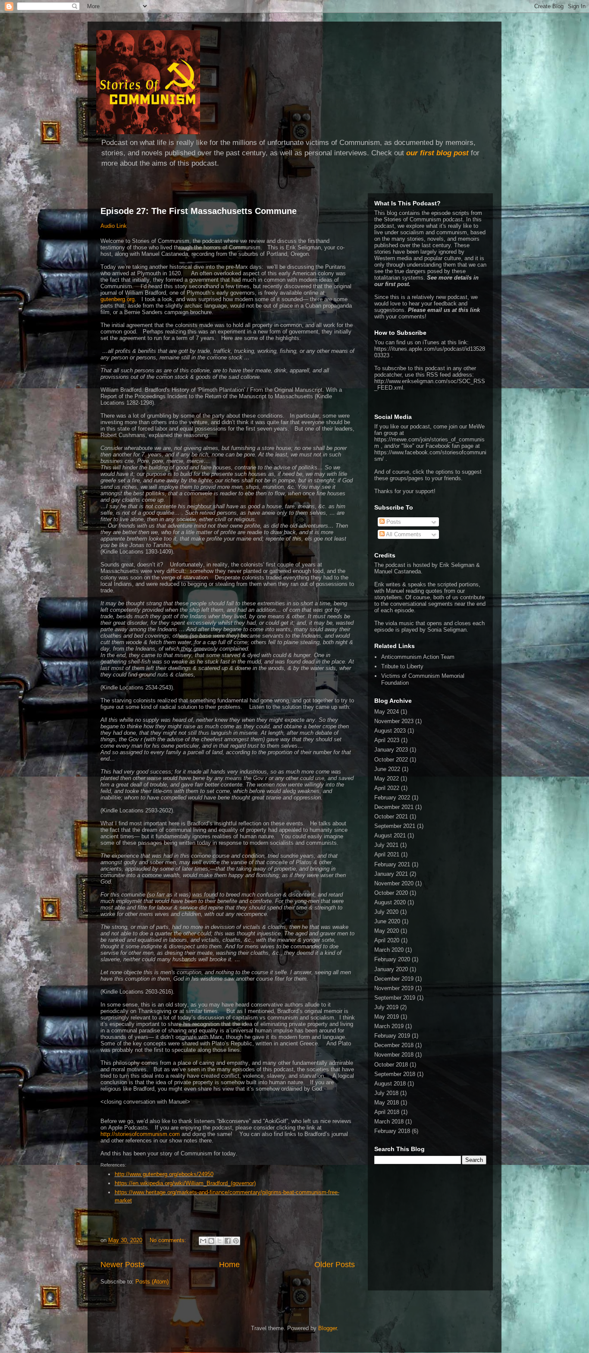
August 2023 (390, 730)
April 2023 (386, 740)
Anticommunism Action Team (417, 657)
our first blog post (437, 153)
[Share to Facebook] (227, 1241)
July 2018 (386, 1093)
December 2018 (394, 1045)
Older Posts (334, 1264)
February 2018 (392, 1131)
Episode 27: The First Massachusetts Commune (198, 211)
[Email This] (203, 1241)
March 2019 (389, 1026)
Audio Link (113, 226)
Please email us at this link (444, 310)
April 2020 (386, 940)
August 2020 (390, 902)
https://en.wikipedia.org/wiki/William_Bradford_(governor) (185, 1183)
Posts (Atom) (152, 1281)
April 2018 (386, 1112)
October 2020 (391, 893)
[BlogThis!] (211, 1241)
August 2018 (390, 1083)
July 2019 (386, 1007)
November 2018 (394, 1054)
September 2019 (394, 997)
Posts (393, 522)
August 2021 (390, 835)
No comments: (169, 1240)
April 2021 (386, 854)
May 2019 (386, 1016)
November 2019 (394, 988)
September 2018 (394, 1074)
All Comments (403, 534)
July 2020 (386, 912)
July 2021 (386, 845)
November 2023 (394, 721)
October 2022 (391, 759)
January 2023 (391, 749)
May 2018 (386, 1102)
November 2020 (394, 883)
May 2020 (386, 931)
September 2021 (394, 826)
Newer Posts (122, 1264)
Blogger (327, 1328)
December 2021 (394, 807)
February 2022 (392, 797)
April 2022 (386, 788)
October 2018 (391, 1064)
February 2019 (392, 1035)
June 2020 (387, 921)
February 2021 (392, 864)
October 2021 (391, 816)
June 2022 (387, 769)
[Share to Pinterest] (236, 1241)
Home (229, 1264)
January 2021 (391, 874)
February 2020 (392, 959)
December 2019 (394, 978)
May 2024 (386, 711)
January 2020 (391, 969)
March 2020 (389, 950)
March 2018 (389, 1121)
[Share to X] (219, 1241)
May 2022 (386, 778)
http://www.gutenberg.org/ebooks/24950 (164, 1174)
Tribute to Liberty (402, 666)
